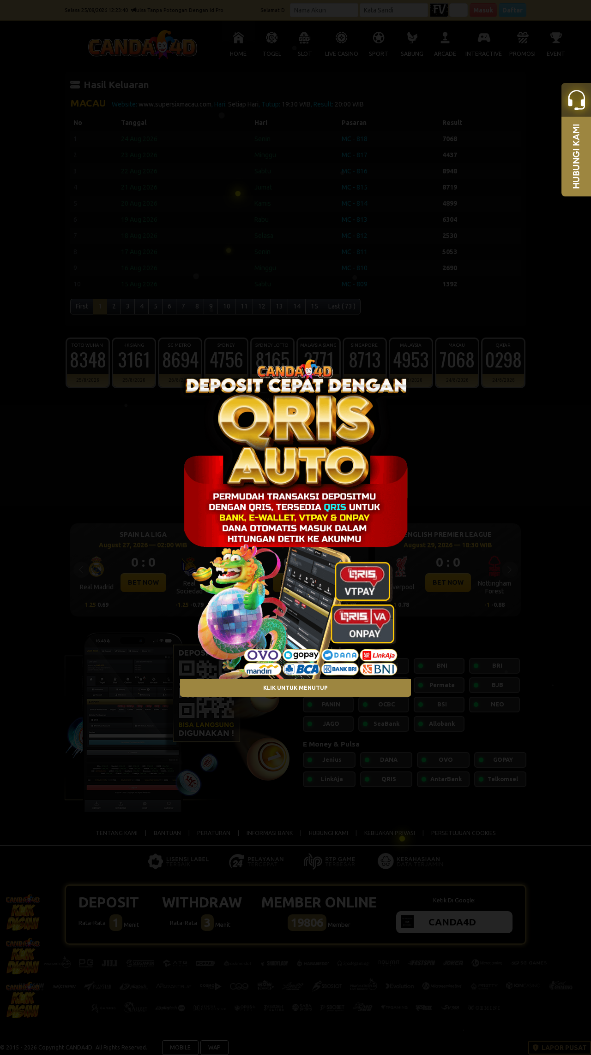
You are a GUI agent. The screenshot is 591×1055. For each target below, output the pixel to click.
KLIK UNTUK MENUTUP (295, 687)
